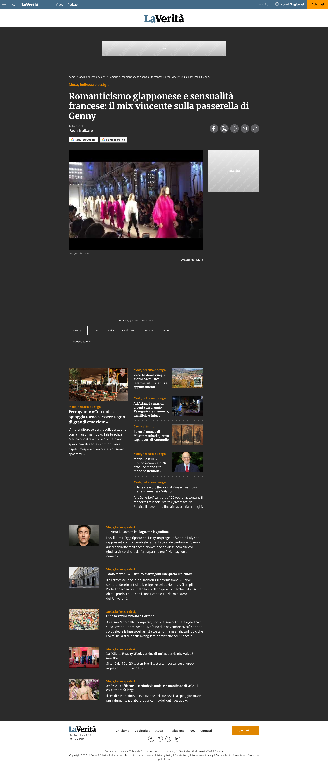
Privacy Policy (165, 755)
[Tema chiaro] (261, 4)
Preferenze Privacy (202, 755)
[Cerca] (14, 4)
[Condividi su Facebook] (214, 128)
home (72, 76)
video (166, 330)
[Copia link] (255, 128)
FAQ (192, 731)
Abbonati (318, 4)
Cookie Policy (182, 755)
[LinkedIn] (177, 739)
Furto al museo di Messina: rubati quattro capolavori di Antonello (151, 436)
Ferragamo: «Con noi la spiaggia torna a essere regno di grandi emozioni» (97, 416)
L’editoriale (142, 731)
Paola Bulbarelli (82, 130)
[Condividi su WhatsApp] (234, 128)
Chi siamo (122, 731)
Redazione (176, 731)
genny (77, 330)
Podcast (72, 4)
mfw (95, 330)
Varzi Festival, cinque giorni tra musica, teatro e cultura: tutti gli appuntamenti (151, 381)
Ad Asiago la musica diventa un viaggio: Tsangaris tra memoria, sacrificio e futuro (151, 409)
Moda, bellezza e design (92, 76)
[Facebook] (151, 739)
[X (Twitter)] (160, 739)
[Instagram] (168, 739)
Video (59, 4)
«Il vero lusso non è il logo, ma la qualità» (137, 532)
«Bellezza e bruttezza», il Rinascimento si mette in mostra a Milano (165, 489)
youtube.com (82, 341)
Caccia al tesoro (144, 426)
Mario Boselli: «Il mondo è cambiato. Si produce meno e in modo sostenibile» (150, 465)
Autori (159, 731)
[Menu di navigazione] (4, 4)
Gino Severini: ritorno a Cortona (130, 616)
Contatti (206, 731)
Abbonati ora (245, 730)
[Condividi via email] (245, 128)
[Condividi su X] (224, 128)
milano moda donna (121, 330)
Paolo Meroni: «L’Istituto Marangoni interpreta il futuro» (149, 574)
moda (149, 330)
